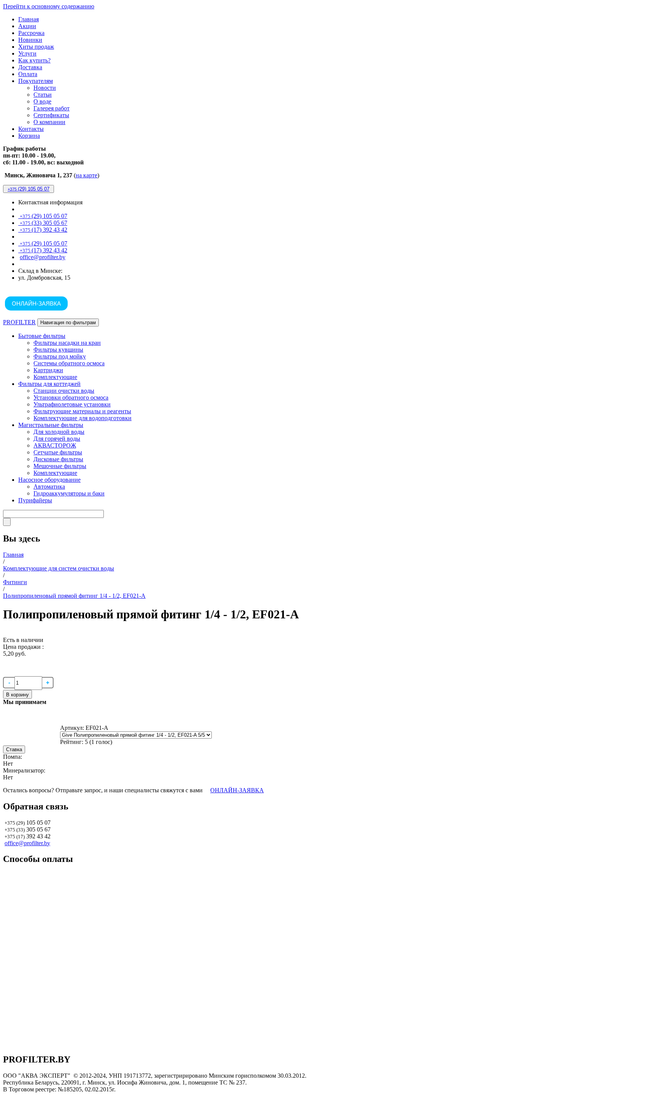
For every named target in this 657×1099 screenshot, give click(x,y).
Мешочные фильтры (59, 466)
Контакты (31, 129)
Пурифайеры (35, 500)
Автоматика (49, 486)
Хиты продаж (36, 46)
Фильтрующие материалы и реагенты (82, 411)
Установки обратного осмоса (70, 397)
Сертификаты (51, 115)
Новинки (30, 40)
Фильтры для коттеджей (49, 384)
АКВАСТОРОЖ (54, 445)
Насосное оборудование (49, 479)
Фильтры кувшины (58, 349)
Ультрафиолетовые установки (72, 404)
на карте (86, 175)
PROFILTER (19, 322)
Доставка (30, 67)
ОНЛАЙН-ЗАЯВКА (36, 303)
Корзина (29, 135)
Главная (28, 19)
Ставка (14, 749)
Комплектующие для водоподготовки (82, 418)
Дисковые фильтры (58, 459)
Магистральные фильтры (50, 425)
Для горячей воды (56, 438)
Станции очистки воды (63, 390)
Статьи (42, 94)
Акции (27, 26)
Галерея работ (51, 108)
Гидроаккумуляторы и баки (69, 493)
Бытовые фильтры (41, 336)
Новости (44, 87)
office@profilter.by (42, 257)
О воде (42, 101)
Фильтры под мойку (59, 356)
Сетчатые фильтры (57, 452)
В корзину (17, 695)
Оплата (27, 74)
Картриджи (48, 370)
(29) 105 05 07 (28, 189)
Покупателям (35, 81)
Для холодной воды (58, 431)
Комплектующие (55, 377)
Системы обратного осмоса (69, 363)
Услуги (27, 53)
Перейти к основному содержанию (48, 6)
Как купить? (34, 60)
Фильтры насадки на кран (67, 342)
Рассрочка (31, 33)
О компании (49, 122)
